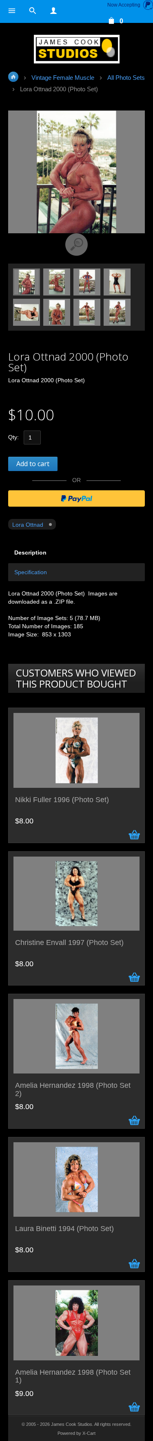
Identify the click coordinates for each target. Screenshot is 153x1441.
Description (30, 552)
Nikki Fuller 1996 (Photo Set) (62, 800)
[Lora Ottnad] (27, 281)
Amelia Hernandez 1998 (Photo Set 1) (73, 1377)
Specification (30, 572)
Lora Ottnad (27, 524)
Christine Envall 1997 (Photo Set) (69, 943)
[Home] (76, 49)
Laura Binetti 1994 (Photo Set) (64, 1229)
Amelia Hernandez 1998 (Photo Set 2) (73, 1090)
